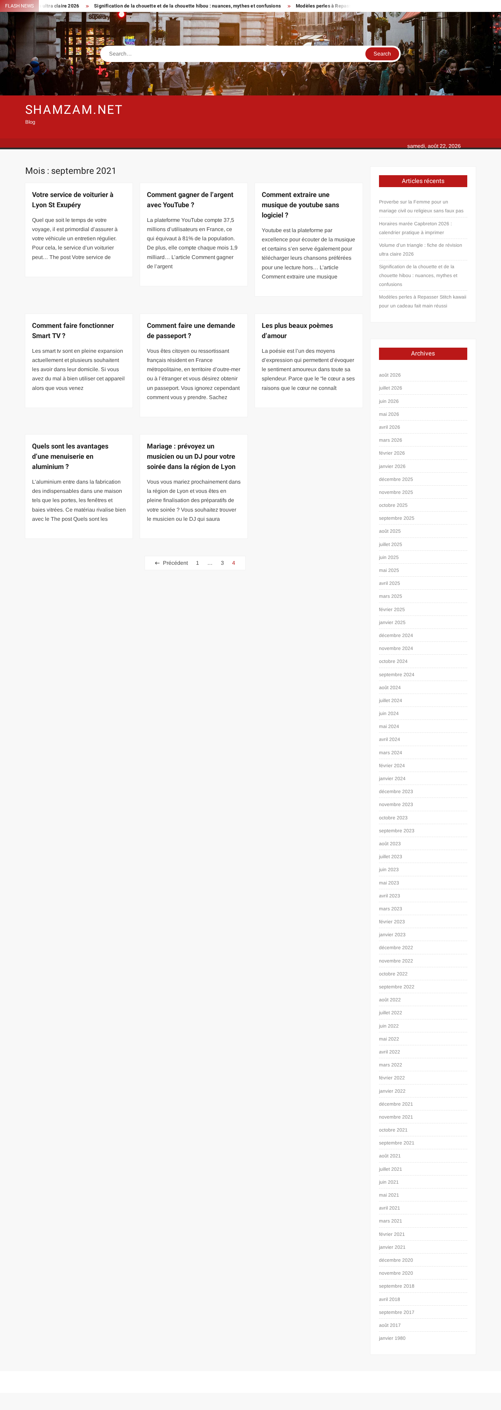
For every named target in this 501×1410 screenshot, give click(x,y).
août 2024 (390, 687)
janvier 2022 (392, 1091)
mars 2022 (390, 1064)
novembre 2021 (396, 1117)
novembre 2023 (396, 804)
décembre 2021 (396, 1104)
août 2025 (390, 531)
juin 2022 (389, 1026)
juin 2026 (389, 401)
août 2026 (390, 375)
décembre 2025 (396, 479)
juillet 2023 (390, 856)
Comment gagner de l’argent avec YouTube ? (190, 200)
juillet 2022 (390, 1012)
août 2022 (390, 999)
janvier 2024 (392, 778)
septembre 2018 (396, 1286)
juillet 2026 (390, 388)
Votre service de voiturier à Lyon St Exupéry (72, 200)
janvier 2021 (392, 1247)
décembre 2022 (396, 947)
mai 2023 (389, 882)
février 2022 (392, 1077)
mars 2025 (390, 596)
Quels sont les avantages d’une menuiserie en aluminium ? (70, 456)
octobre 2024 (393, 661)
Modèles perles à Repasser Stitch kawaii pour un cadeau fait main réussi (349, 6)
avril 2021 (389, 1208)
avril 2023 (389, 895)
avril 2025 (389, 583)
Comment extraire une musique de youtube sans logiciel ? (300, 205)
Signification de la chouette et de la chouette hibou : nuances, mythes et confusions (159, 6)
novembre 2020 (396, 1273)
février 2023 (392, 921)
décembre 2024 (396, 635)
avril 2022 (389, 1052)
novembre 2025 (396, 492)
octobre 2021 (393, 1130)
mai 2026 (389, 414)
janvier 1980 (392, 1338)
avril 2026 (389, 427)
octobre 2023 (393, 817)
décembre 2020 (396, 1260)
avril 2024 (389, 739)
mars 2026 (390, 440)
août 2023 (390, 843)
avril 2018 (389, 1299)
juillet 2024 (390, 700)
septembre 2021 (396, 1143)
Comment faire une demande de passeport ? (191, 331)
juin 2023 (389, 869)
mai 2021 (389, 1195)
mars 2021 (390, 1221)
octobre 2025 (393, 505)
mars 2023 (390, 908)
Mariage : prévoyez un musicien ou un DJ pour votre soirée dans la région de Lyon (191, 456)
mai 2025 (389, 570)
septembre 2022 (396, 986)
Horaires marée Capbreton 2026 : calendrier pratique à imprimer (415, 228)
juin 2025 (389, 557)
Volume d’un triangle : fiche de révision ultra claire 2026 (420, 249)
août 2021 (390, 1155)
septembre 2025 (396, 518)
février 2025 (392, 609)
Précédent (175, 563)
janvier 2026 (392, 466)
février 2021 (392, 1234)
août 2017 (390, 1325)
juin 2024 (389, 713)
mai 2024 (389, 726)
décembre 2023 (396, 791)
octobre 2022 (393, 973)
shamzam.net (74, 110)
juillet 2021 (390, 1169)
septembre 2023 (396, 830)
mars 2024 (390, 752)
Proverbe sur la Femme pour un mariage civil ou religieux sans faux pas (421, 206)
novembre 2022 (396, 961)
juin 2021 (389, 1182)
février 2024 (392, 765)
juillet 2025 (390, 544)
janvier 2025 (392, 622)
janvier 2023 (392, 934)
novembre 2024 (396, 648)
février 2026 (392, 453)
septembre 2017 (396, 1312)
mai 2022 (389, 1039)
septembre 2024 (396, 674)
